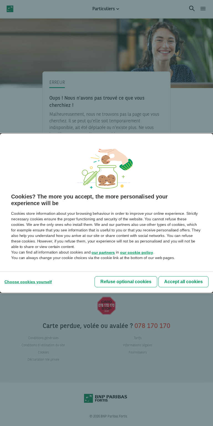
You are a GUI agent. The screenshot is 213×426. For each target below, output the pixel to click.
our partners (103, 252)
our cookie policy (136, 252)
